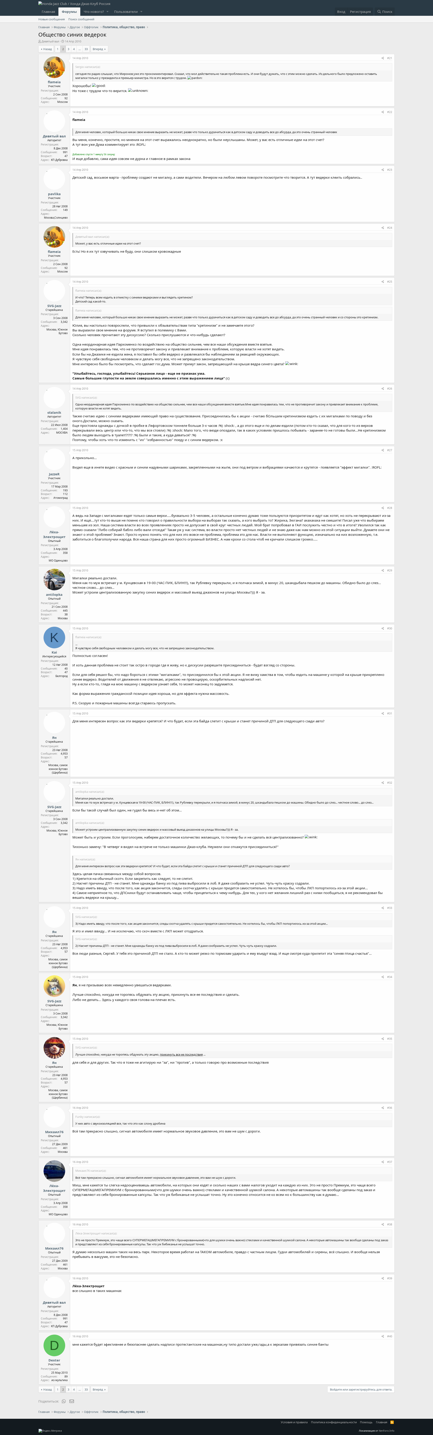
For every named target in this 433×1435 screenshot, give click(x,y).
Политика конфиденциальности (334, 1422)
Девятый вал (50, 41)
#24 (389, 228)
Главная (48, 11)
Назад (47, 49)
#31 (389, 713)
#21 (389, 58)
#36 (389, 1108)
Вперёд (98, 49)
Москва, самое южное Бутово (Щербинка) (58, 769)
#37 (389, 1162)
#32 (389, 783)
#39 (389, 1278)
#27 (389, 450)
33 (86, 49)
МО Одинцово (58, 560)
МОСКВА (62, 432)
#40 (389, 1336)
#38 (389, 1224)
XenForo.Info (386, 1430)
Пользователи (126, 11)
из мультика (59, 1380)
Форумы (69, 11)
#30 (389, 628)
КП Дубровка (59, 160)
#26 (389, 389)
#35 (389, 1039)
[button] (107, 11)
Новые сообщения (51, 19)
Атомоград (60, 498)
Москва (63, 618)
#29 (389, 570)
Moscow (62, 102)
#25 (389, 282)
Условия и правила (294, 1422)
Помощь (366, 1422)
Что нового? (94, 11)
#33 (389, 908)
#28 (389, 508)
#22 (389, 112)
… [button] (79, 49)
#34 (389, 977)
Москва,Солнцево (56, 218)
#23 (389, 170)
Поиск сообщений (81, 19)
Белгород (61, 676)
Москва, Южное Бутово (57, 331)
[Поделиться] (383, 58)
